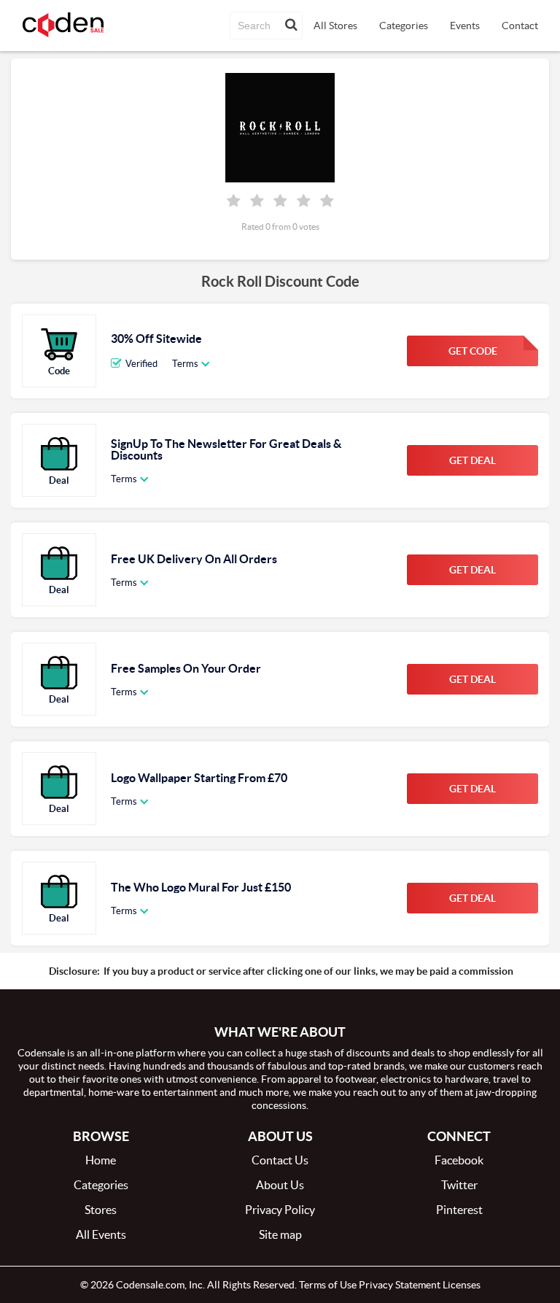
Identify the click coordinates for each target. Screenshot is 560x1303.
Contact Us (280, 1160)
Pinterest (459, 1209)
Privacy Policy (280, 1209)
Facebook (459, 1160)
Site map (280, 1234)
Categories (403, 25)
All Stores (335, 25)
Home (100, 1160)
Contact (520, 25)
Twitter (459, 1185)
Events (465, 25)
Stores (101, 1209)
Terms (185, 363)
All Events (101, 1234)
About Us (280, 1185)
